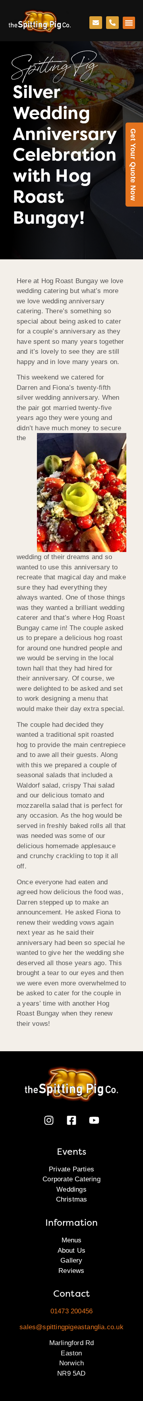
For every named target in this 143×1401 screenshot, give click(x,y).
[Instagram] (49, 1120)
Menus (72, 1240)
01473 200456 (71, 1311)
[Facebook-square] (71, 1120)
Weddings (71, 1189)
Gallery (71, 1260)
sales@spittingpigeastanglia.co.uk (71, 1327)
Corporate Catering (71, 1179)
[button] (129, 23)
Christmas (71, 1199)
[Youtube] (94, 1120)
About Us (72, 1250)
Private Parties (71, 1169)
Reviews (71, 1271)
